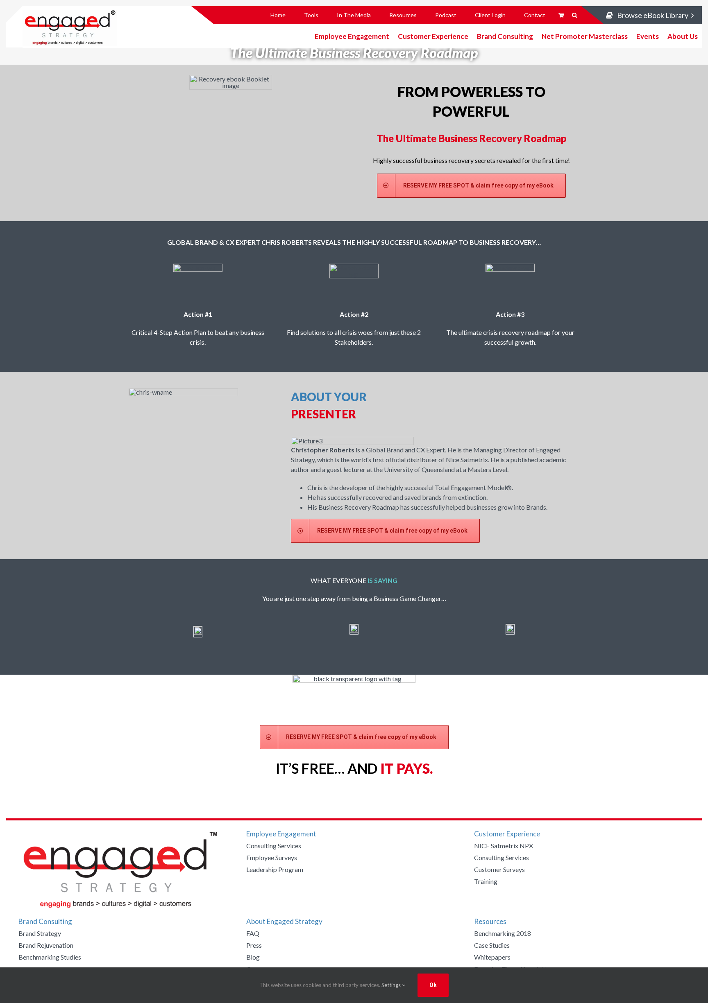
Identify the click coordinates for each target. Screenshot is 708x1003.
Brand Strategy (39, 933)
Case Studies (492, 945)
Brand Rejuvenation (45, 945)
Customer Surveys (499, 869)
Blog (253, 957)
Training (485, 881)
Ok (433, 985)
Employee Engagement (352, 36)
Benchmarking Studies (49, 957)
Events (647, 36)
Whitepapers (492, 957)
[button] (574, 15)
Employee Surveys (271, 857)
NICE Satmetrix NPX (503, 845)
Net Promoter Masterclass (585, 36)
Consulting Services (273, 845)
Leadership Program (274, 869)
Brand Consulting (505, 36)
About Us (682, 36)
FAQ (252, 933)
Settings (391, 985)
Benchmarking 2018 (502, 933)
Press (254, 945)
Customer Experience (433, 36)
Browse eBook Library (652, 15)
